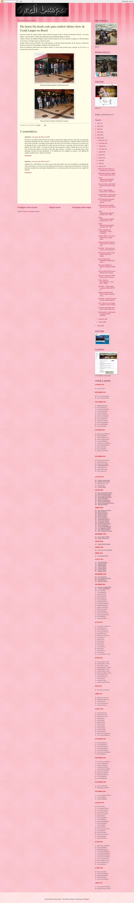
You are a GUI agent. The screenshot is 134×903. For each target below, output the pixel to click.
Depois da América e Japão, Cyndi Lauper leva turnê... (107, 174)
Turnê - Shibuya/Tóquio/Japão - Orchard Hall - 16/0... (106, 179)
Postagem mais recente (27, 207)
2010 (99, 325)
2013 (99, 132)
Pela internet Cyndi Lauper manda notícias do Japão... (106, 254)
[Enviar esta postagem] (44, 125)
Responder (28, 155)
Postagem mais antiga (81, 207)
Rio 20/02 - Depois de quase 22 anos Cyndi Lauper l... (107, 299)
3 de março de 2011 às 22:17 (40, 161)
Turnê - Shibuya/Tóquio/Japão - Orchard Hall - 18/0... (106, 213)
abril (100, 163)
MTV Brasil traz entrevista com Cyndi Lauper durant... (106, 200)
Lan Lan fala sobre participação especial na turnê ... (106, 260)
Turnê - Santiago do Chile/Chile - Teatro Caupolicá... (105, 231)
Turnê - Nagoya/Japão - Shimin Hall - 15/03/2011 (106, 190)
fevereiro (102, 319)
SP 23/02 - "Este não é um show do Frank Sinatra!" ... (107, 249)
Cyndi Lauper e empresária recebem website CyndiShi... (106, 313)
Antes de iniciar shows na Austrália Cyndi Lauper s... (107, 169)
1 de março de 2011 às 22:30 (40, 137)
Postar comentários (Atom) (31, 211)
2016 (99, 126)
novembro (102, 143)
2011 (98, 138)
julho (100, 155)
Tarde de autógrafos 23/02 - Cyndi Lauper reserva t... (107, 276)
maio (100, 160)
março (101, 166)
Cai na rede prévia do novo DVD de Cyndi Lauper (106, 272)
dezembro (102, 140)
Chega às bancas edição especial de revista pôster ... (107, 207)
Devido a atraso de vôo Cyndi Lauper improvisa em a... (106, 294)
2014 (99, 129)
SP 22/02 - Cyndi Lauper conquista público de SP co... (106, 288)
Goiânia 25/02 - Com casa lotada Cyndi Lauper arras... (106, 237)
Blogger (86, 899)
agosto (101, 152)
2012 (99, 135)
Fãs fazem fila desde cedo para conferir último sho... (107, 308)
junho (101, 157)
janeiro (101, 322)
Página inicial (54, 207)
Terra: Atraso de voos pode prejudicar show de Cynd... (107, 304)
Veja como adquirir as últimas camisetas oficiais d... (106, 266)
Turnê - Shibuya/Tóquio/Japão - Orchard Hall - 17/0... (106, 219)
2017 (99, 123)
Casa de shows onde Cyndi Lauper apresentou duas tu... (106, 185)
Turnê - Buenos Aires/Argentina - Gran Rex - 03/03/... (106, 281)
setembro (102, 149)
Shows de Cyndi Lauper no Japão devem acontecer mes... (106, 243)
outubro (101, 146)
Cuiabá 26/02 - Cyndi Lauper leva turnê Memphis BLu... (107, 195)
